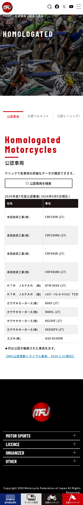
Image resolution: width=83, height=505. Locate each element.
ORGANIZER (15, 453)
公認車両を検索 (40, 183)
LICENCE (13, 444)
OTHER (11, 461)
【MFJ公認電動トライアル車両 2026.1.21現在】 (40, 356)
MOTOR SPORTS (18, 436)
